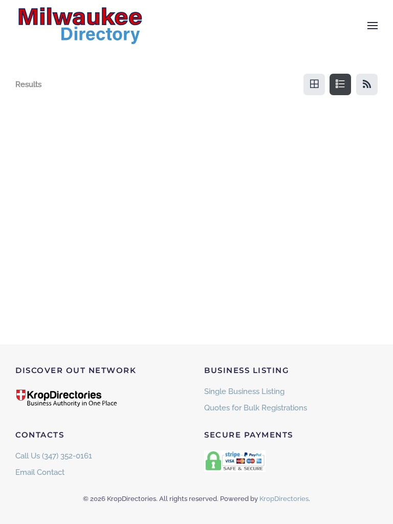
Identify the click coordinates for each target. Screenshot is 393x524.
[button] (372, 25)
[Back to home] (79, 25)
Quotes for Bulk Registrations (255, 407)
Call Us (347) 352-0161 (53, 456)
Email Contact (39, 472)
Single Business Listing (244, 391)
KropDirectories (284, 499)
